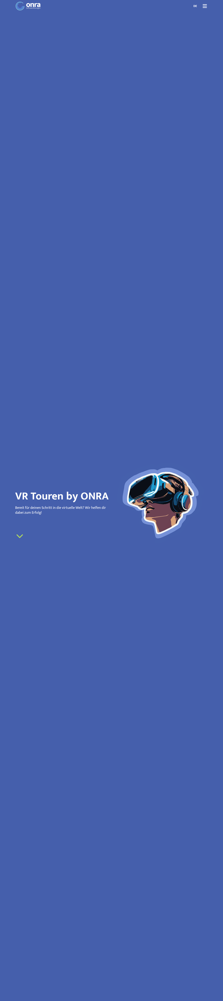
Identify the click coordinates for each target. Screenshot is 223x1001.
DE (195, 6)
